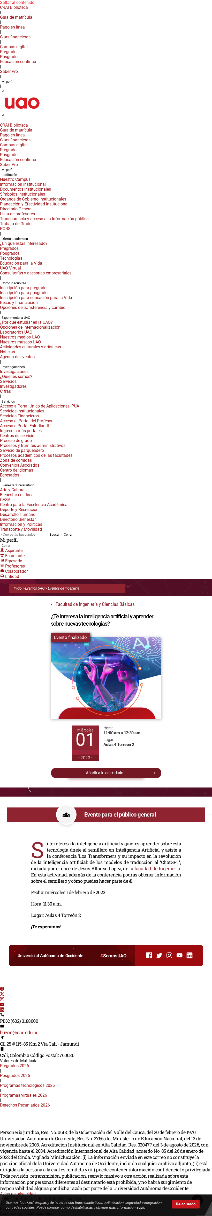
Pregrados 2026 (14, 1065)
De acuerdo (185, 1204)
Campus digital (14, 46)
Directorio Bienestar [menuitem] (18, 519)
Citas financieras (15, 36)
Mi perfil (7, 82)
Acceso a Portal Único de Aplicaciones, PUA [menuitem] (39, 406)
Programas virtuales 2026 (23, 1095)
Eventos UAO (34, 588)
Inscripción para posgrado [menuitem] (24, 292)
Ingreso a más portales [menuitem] (21, 430)
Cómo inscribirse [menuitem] (14, 283)
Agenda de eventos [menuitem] (17, 356)
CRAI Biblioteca (14, 7)
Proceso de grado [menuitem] (16, 440)
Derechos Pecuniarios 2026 (25, 1105)
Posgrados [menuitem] (10, 253)
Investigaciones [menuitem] (13, 367)
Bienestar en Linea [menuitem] (17, 494)
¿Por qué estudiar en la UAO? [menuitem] (26, 322)
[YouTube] (2, 1005)
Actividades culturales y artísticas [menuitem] (30, 346)
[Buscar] (3, 91)
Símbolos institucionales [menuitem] (22, 194)
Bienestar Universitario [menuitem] (18, 485)
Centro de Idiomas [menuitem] (16, 470)
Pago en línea (12, 27)
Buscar (54, 534)
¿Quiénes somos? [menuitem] (16, 376)
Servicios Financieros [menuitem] (19, 415)
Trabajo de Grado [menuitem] (16, 223)
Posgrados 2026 (15, 1075)
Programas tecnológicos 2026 (27, 1085)
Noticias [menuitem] (7, 351)
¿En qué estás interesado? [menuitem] (24, 243)
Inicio (18, 588)
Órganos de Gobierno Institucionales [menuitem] (33, 199)
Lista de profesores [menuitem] (17, 213)
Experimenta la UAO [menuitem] (16, 318)
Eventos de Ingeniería (63, 588)
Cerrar (68, 534)
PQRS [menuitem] (5, 228)
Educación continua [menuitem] (18, 61)
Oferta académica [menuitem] (15, 239)
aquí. (141, 1207)
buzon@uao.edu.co (19, 1032)
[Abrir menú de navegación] (9, 116)
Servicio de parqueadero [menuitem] (22, 450)
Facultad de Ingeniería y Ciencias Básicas (95, 604)
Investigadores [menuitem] (13, 386)
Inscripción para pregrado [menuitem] (23, 287)
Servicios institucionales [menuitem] (22, 411)
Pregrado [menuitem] (8, 51)
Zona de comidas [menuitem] (16, 460)
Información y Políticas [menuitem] (21, 524)
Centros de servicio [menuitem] (17, 435)
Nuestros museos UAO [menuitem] (20, 342)
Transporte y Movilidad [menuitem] (21, 529)
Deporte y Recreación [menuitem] (19, 509)
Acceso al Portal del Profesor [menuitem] (26, 420)
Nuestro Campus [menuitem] (15, 179)
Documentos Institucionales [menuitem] (25, 189)
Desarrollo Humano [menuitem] (17, 514)
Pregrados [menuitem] (9, 248)
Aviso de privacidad (18, 1193)
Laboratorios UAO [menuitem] (16, 332)
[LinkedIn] (2, 1010)
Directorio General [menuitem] (16, 208)
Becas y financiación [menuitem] (19, 302)
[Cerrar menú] (1, 121)
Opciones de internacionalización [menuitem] (30, 327)
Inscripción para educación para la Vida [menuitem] (36, 297)
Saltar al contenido (17, 2)
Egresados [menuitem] (9, 475)
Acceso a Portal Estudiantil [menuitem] (24, 425)
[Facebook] (2, 989)
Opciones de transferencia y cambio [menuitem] (32, 307)
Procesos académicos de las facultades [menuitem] (36, 455)
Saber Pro (9, 71)
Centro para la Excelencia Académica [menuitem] (33, 504)
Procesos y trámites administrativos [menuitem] (32, 445)
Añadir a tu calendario (104, 772)
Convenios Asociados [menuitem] (19, 465)
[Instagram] (2, 999)
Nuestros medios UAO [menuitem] (20, 337)
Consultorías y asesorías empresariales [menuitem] (35, 273)
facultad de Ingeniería (157, 868)
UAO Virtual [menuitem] (10, 268)
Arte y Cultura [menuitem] (12, 489)
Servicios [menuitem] (8, 381)
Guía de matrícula (16, 17)
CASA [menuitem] (5, 499)
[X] (2, 994)
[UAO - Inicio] (22, 110)
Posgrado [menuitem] (9, 56)
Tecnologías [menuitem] (11, 258)
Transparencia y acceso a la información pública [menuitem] (44, 218)
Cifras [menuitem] (5, 391)
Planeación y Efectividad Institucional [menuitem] (34, 204)
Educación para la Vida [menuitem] (21, 263)
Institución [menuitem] (9, 175)
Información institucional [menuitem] (23, 184)
